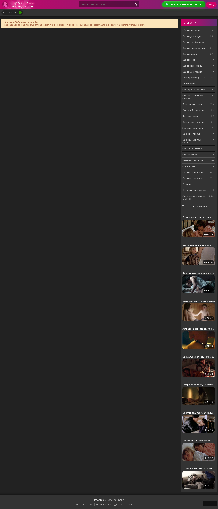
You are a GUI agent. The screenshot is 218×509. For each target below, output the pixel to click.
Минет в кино (189, 83)
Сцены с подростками (193, 172)
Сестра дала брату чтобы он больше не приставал (198, 384)
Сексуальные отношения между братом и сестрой (198, 357)
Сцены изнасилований (193, 48)
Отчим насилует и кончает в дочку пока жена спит (198, 273)
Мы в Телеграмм (84, 504)
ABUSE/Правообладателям (109, 504)
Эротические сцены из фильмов (193, 197)
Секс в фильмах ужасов (194, 122)
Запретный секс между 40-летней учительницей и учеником (198, 329)
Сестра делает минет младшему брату (198, 217)
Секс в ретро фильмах (193, 89)
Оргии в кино (189, 166)
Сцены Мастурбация (192, 71)
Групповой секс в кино (193, 110)
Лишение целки (190, 116)
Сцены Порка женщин (193, 65)
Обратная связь (134, 504)
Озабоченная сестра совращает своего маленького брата (198, 440)
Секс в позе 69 (189, 154)
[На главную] (19, 4)
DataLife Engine (115, 499)
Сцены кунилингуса (192, 36)
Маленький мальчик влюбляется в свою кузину (198, 245)
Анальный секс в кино (193, 160)
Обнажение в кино (191, 30)
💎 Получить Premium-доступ (183, 4)
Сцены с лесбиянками (193, 42)
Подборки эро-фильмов (194, 190)
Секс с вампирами (191, 133)
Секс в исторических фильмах (192, 97)
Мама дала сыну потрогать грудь (198, 301)
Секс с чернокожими (192, 148)
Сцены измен (188, 59)
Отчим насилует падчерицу (197, 412)
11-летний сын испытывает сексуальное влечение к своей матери (198, 468)
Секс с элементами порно (192, 141)
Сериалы (186, 184)
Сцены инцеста (190, 53)
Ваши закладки (12, 12)
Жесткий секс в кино (192, 127)
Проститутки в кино (192, 104)
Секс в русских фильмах (194, 77)
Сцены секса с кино (192, 178)
